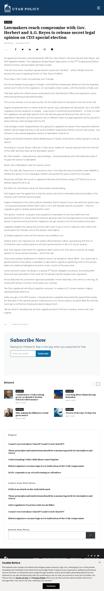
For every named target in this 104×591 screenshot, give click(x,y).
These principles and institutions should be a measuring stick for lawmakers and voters (50, 451)
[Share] (15, 49)
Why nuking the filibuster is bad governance (32, 414)
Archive (8, 22)
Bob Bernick (8, 43)
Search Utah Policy (19, 530)
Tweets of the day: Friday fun (81, 413)
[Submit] (37, 49)
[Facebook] (88, 556)
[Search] (90, 535)
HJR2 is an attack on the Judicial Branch (29, 489)
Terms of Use (21, 578)
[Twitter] (91, 556)
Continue (51, 586)
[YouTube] (98, 556)
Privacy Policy (39, 578)
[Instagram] (94, 556)
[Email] (45, 49)
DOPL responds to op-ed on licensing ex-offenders (34, 472)
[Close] (100, 563)
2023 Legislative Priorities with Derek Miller (31, 505)
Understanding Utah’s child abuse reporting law (33, 459)
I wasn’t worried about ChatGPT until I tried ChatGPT (36, 444)
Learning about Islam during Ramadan (81, 396)
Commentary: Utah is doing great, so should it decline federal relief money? (30, 397)
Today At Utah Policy (20, 324)
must (26, 102)
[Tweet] (23, 49)
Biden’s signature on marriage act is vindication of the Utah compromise (46, 466)
